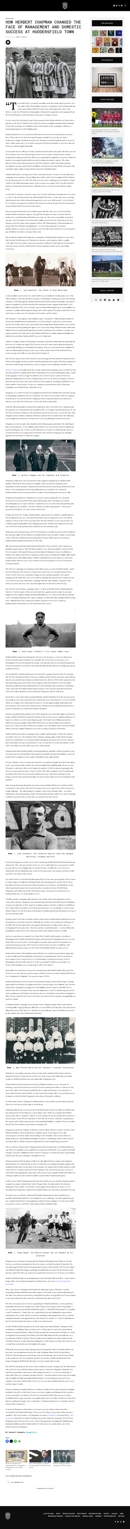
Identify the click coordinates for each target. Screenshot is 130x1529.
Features (10, 18)
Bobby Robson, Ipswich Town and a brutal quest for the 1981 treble (106, 280)
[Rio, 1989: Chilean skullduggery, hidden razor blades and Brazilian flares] (107, 148)
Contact (106, 1513)
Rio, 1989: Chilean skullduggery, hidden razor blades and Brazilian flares (105, 162)
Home (122, 1513)
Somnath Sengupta (21, 37)
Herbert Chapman (13, 370)
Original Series (87, 1516)
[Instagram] (100, 300)
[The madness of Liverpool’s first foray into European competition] (107, 207)
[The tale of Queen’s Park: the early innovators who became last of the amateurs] (107, 236)
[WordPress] (114, 300)
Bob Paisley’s (51, 1415)
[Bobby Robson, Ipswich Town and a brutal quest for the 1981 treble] (107, 266)
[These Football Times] (65, 5)
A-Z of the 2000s (48, 1513)
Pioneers (98, 1516)
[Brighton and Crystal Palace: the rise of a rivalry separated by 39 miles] (107, 177)
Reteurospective (110, 1516)
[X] (96, 300)
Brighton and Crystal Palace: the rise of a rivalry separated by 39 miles (106, 191)
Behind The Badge (69, 1513)
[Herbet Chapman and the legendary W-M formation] (64, 1456)
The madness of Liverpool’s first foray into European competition (106, 222)
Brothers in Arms (95, 1513)
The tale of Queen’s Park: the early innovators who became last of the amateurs (107, 250)
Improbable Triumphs (55, 1516)
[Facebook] (105, 300)
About (58, 1513)
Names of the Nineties (72, 1516)
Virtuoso (121, 1516)
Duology (115, 1513)
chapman (12, 1476)
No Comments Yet (17, 1482)
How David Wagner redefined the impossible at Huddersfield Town (39, 1465)
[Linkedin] (109, 300)
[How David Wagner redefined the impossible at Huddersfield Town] (40, 1456)
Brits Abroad (82, 1513)
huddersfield (27, 1476)
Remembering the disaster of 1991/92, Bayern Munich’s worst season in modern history (106, 131)
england (19, 1476)
